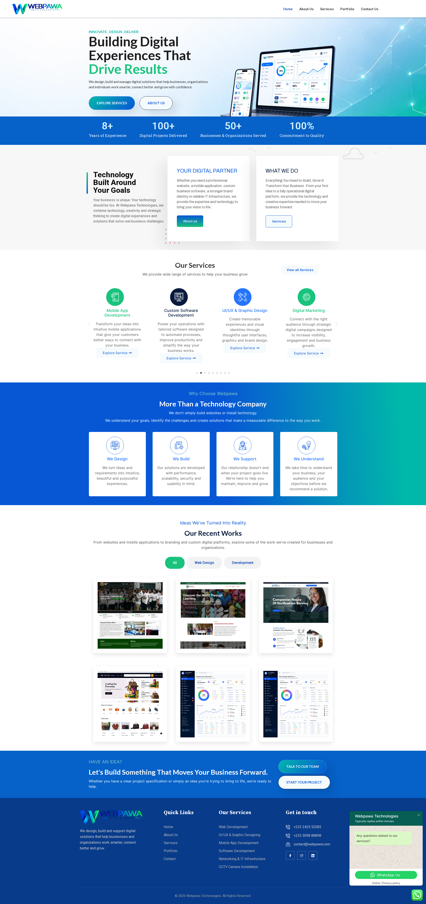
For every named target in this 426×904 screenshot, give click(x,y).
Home (288, 9)
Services (327, 9)
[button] (89, 324)
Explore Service (115, 353)
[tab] (175, 563)
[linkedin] (312, 855)
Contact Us (369, 9)
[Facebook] (290, 855)
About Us (306, 9)
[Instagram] (301, 855)
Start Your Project (304, 782)
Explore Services (112, 103)
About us (156, 103)
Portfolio (347, 9)
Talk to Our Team (302, 766)
